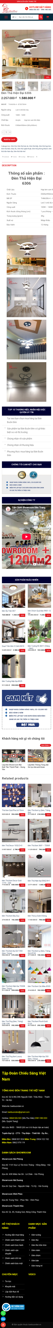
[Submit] (41, 17)
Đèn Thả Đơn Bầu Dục (10, 916)
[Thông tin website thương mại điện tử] (13, 1305)
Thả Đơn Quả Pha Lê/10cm (13, 810)
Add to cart (9, 139)
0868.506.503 (34, 10)
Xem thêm (45, 745)
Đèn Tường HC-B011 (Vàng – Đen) (39, 647)
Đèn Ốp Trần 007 (8, 611)
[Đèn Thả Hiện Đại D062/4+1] (39, 865)
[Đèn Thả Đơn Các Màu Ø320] (39, 971)
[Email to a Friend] (22, 157)
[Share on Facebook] (5, 157)
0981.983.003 (46, 10)
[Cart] (47, 17)
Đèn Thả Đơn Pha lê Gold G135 (38, 1022)
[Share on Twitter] (13, 157)
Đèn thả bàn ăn (23, 146)
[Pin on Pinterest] (31, 157)
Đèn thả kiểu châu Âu (9, 149)
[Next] (47, 54)
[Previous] (6, 54)
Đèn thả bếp (33, 146)
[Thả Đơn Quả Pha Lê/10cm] (13, 795)
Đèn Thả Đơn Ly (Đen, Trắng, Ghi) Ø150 (39, 952)
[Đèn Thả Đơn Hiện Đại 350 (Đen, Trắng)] (39, 1041)
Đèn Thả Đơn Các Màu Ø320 (39, 986)
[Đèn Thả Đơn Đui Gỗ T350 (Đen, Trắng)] (13, 936)
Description (9, 165)
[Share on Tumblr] (36, 157)
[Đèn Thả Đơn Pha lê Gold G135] (39, 1006)
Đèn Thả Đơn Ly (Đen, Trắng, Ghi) (39, 811)
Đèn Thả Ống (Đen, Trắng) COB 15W (12, 1022)
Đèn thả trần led (19, 151)
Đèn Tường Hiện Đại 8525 (12, 681)
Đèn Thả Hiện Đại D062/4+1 (39, 881)
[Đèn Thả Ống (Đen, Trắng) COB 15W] (13, 1006)
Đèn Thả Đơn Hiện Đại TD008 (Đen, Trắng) (13, 987)
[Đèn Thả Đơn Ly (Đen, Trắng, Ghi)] (39, 795)
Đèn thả (14, 146)
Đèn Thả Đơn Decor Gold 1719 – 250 (11, 882)
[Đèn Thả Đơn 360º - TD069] (39, 830)
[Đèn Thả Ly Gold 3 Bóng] (39, 901)
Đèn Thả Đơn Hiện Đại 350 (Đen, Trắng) (38, 1057)
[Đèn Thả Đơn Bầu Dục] (13, 901)
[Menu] (6, 17)
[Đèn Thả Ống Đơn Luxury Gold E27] (13, 1041)
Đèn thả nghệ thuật (24, 149)
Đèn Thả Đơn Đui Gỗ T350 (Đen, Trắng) (12, 952)
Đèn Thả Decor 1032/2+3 (12, 845)
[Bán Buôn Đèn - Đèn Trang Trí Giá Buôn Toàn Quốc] (11, 8)
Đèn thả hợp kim (45, 146)
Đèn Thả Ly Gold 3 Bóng (37, 916)
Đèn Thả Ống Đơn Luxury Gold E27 (12, 1057)
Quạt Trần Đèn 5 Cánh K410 (13, 646)
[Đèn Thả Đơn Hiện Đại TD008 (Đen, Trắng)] (13, 971)
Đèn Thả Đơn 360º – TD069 (39, 845)
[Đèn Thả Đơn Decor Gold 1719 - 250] (13, 865)
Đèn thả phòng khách (40, 149)
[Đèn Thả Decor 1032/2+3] (13, 830)
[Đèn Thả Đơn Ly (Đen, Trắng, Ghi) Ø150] (39, 936)
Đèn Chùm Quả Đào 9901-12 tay (39, 612)
